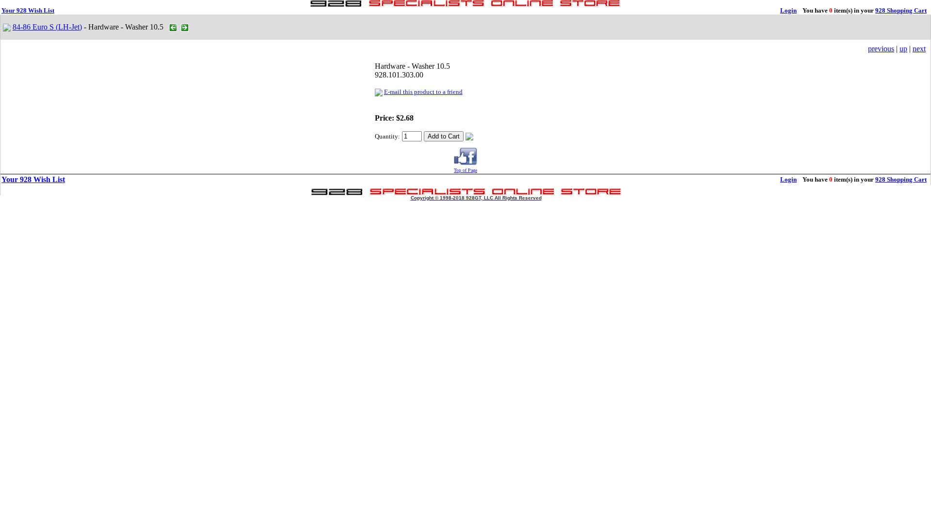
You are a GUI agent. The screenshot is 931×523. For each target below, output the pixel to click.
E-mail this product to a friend (423, 91)
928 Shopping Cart (901, 10)
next (919, 49)
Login (788, 10)
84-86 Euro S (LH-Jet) (47, 27)
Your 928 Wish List (27, 10)
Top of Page (465, 170)
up (903, 49)
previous (881, 49)
